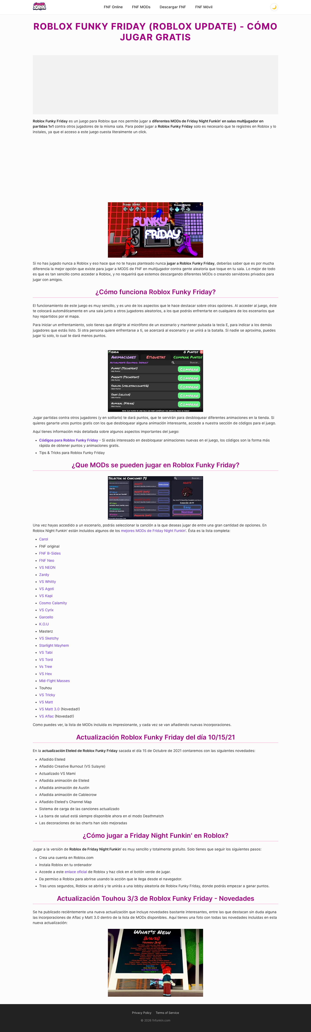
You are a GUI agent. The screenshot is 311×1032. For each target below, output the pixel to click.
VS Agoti (46, 589)
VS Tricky (47, 695)
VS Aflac (46, 716)
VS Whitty (47, 582)
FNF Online (113, 7)
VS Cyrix (46, 610)
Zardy (44, 575)
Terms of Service (167, 1012)
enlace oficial (76, 872)
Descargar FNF (173, 7)
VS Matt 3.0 (49, 709)
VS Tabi (45, 652)
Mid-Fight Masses (54, 681)
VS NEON (47, 567)
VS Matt (46, 702)
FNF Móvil (203, 7)
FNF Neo (46, 560)
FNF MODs (141, 7)
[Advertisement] (155, 84)
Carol (43, 539)
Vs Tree (45, 666)
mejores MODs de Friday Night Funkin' (153, 531)
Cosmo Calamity (53, 603)
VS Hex (45, 674)
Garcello (46, 617)
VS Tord (46, 659)
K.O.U (44, 624)
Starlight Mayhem (54, 645)
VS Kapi (45, 596)
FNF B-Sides (50, 553)
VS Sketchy (49, 638)
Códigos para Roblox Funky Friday (68, 440)
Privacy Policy (141, 1012)
